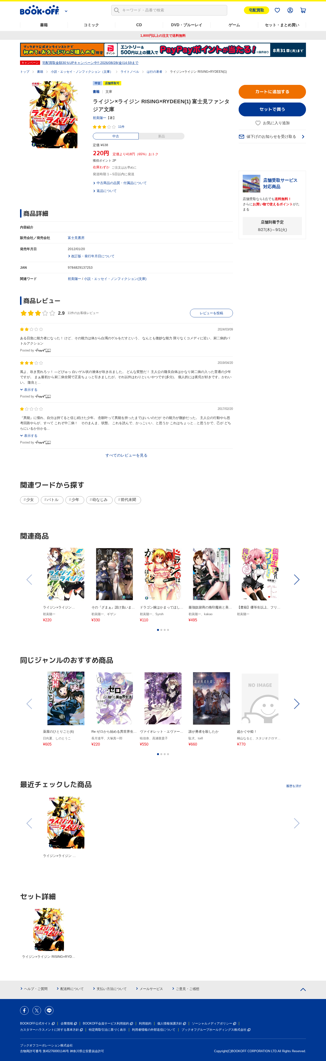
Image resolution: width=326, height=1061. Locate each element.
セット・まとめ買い (282, 25)
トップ (24, 71)
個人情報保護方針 (169, 1023)
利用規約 (145, 1023)
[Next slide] (296, 579)
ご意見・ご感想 (187, 989)
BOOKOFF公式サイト (35, 1023)
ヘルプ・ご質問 (35, 989)
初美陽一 (99, 118)
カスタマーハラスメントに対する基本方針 (49, 1029)
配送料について (72, 989)
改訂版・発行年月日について (93, 256)
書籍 (44, 25)
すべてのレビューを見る (126, 455)
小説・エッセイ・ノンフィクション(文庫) (115, 279)
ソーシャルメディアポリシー (212, 1023)
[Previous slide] (29, 579)
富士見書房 (76, 238)
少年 (75, 500)
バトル (52, 500)
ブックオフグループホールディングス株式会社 (214, 1029)
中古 (115, 136)
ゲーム (234, 25)
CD (139, 25)
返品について (107, 191)
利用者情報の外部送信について (153, 1029)
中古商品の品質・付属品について (122, 183)
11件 (121, 127)
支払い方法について (112, 989)
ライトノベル (130, 71)
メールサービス (151, 989)
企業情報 (67, 1023)
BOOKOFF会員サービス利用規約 (106, 1023)
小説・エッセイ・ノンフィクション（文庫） (82, 71)
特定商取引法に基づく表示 (107, 1029)
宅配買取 (256, 10)
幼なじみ (100, 500)
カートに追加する (272, 92)
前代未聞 (128, 500)
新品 (161, 136)
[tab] (158, 630)
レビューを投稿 (211, 313)
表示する (30, 389)
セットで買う (272, 109)
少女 (30, 500)
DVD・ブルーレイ (186, 25)
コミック (91, 25)
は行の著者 (154, 71)
